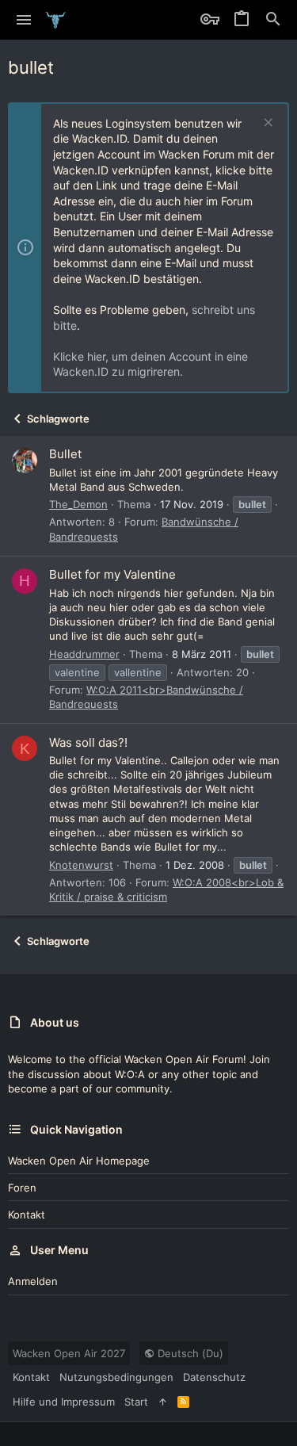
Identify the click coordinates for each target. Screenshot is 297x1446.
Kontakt (26, 1214)
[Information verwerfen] (266, 124)
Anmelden (33, 1281)
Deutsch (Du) (188, 1353)
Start (136, 1401)
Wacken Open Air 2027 (69, 1353)
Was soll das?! (88, 742)
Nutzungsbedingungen (116, 1377)
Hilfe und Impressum (64, 1401)
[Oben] (163, 1401)
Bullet (65, 453)
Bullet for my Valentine (112, 574)
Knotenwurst (81, 865)
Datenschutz (214, 1377)
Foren (22, 1187)
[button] (24, 20)
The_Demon (78, 504)
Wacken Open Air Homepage (79, 1160)
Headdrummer (84, 654)
